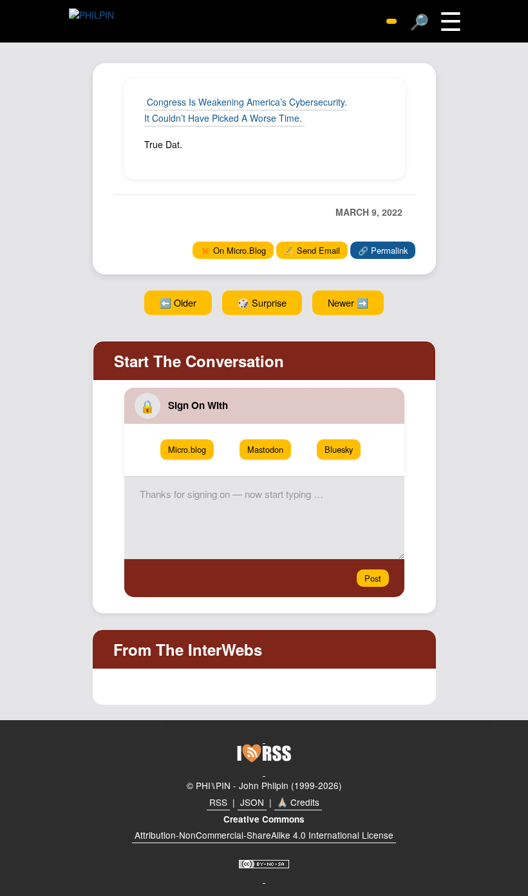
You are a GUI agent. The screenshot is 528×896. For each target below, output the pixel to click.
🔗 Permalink (383, 250)
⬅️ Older (178, 302)
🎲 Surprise (262, 302)
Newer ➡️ (348, 302)
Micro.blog (187, 449)
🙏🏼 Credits (298, 802)
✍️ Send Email (312, 250)
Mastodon (265, 449)
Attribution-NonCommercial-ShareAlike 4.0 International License (264, 834)
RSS (218, 802)
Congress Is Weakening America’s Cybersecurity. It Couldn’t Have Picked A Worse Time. (245, 109)
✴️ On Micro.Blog (233, 250)
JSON (252, 802)
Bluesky (339, 449)
